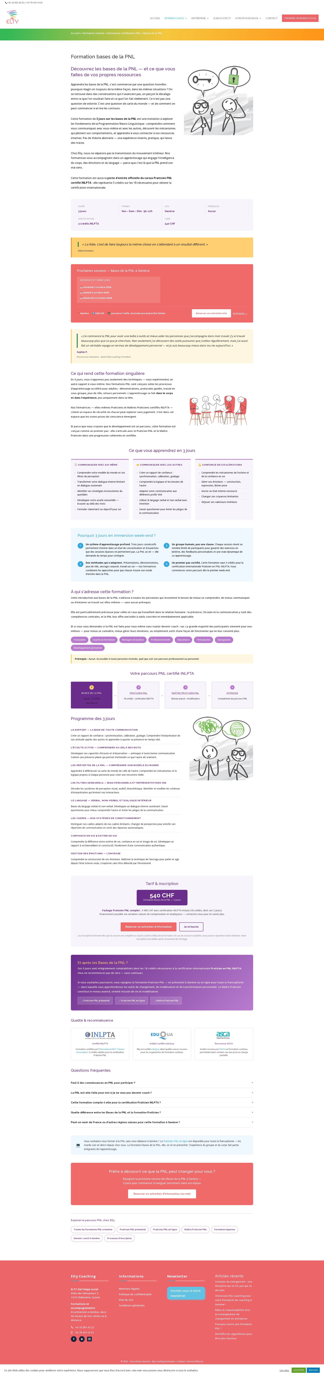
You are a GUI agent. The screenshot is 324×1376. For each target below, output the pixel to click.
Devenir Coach (174, 18)
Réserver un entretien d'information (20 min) (162, 1193)
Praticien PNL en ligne (176, 1141)
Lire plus (284, 1370)
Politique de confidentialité (135, 1294)
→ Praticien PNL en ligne (131, 1000)
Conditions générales (132, 1305)
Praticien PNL (138, 693)
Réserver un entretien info (211, 313)
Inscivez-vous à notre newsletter (185, 1293)
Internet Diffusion (195, 1361)
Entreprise (199, 18)
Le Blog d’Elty (222, 18)
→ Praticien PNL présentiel (95, 1000)
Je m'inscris (191, 926)
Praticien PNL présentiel (133, 1229)
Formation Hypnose (224, 1229)
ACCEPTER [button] (299, 1370)
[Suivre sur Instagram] (89, 1339)
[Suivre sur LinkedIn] (82, 1339)
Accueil (155, 18)
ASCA (223, 1049)
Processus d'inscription (119, 1238)
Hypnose (232, 693)
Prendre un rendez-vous (300, 18)
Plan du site (126, 1299)
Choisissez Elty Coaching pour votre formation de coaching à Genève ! (233, 1300)
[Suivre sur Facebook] (74, 1339)
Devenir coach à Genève (87, 1238)
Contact (272, 18)
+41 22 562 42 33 (84, 1327)
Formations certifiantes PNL (124, 33)
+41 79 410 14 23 (84, 1332)
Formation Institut (93, 33)
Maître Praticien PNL (185, 693)
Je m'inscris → (240, 313)
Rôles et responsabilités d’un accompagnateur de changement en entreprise (232, 1314)
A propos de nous (246, 18)
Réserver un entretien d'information (148, 926)
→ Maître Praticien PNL (166, 1000)
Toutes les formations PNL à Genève (93, 1229)
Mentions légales (129, 1288)
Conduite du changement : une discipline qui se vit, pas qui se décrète (233, 1286)
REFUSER (313, 1370)
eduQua (155, 1049)
